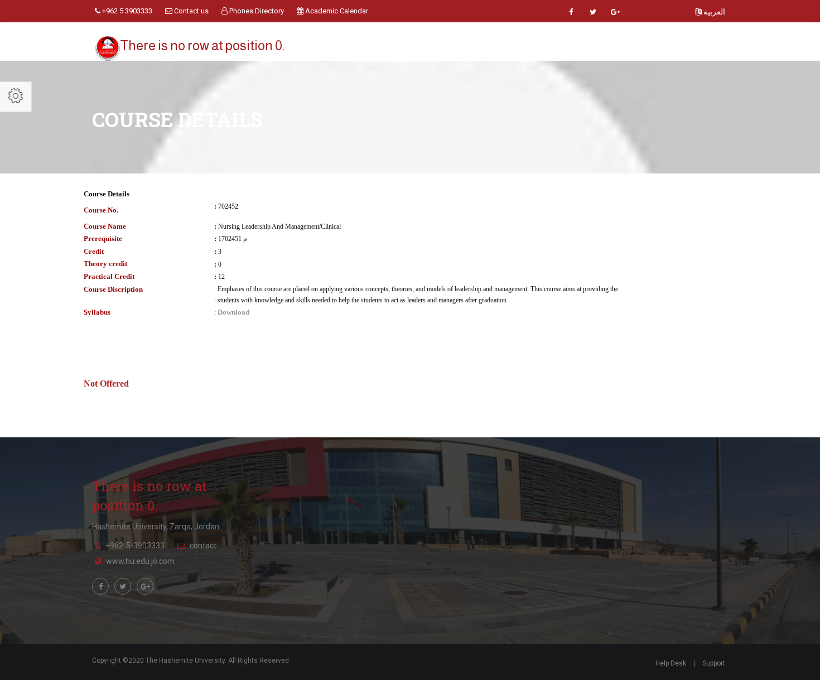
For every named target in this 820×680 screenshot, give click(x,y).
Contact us (190, 11)
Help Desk (670, 663)
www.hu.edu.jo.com (140, 561)
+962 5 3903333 (126, 11)
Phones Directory (256, 11)
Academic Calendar (335, 11)
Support (713, 663)
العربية (713, 11)
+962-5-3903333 (135, 545)
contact (203, 545)
